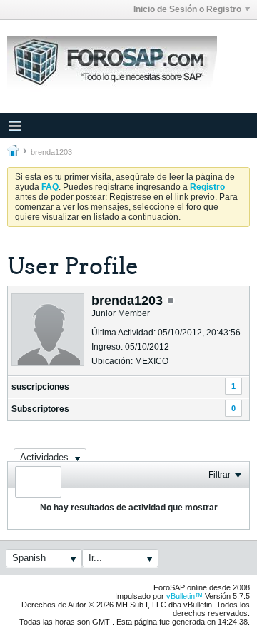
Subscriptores (40, 409)
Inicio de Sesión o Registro (187, 9)
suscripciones (40, 387)
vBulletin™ (184, 596)
